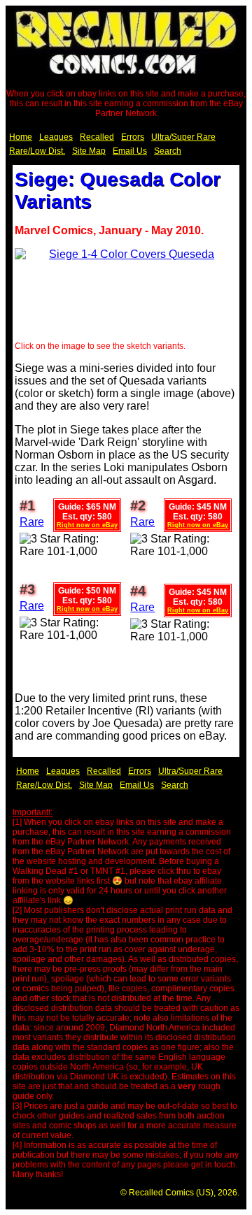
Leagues (56, 137)
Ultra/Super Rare (183, 137)
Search (167, 151)
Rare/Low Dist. (37, 151)
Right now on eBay (87, 525)
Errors (132, 137)
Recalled (97, 137)
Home (20, 137)
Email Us (130, 151)
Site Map (89, 151)
